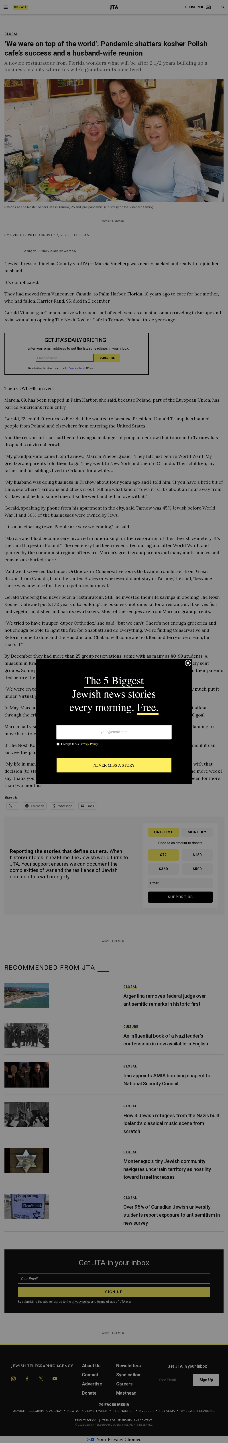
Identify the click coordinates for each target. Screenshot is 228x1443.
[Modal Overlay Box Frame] (114, 721)
